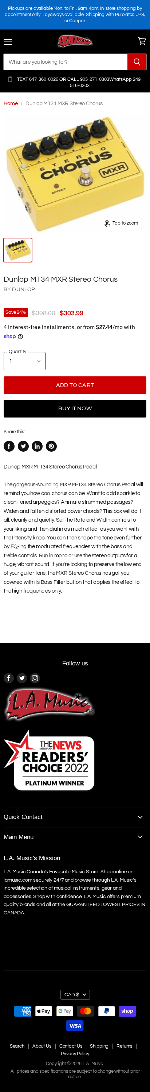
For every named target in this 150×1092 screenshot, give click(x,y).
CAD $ (71, 994)
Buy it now (75, 408)
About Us (41, 1046)
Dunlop (23, 289)
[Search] (137, 62)
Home (10, 103)
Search (17, 1046)
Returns (124, 1046)
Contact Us (70, 1046)
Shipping (99, 1046)
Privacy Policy (75, 1053)
